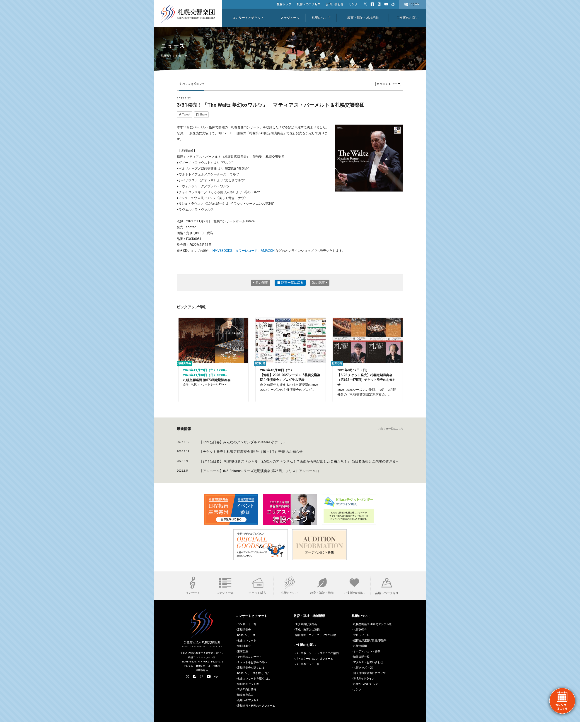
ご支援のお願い (407, 18)
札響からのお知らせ (365, 684)
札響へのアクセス (308, 4)
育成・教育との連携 (307, 629)
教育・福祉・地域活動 (363, 18)
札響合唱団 (360, 646)
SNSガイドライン (364, 678)
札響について (321, 18)
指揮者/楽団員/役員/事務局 (370, 640)
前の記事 (261, 282)
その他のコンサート (249, 656)
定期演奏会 (244, 629)
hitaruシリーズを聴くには (253, 673)
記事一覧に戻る (292, 282)
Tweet (186, 114)
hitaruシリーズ (246, 635)
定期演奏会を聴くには (250, 667)
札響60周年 (360, 629)
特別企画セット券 (248, 684)
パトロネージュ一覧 (307, 664)
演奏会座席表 (245, 694)
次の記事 (318, 282)
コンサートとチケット (248, 18)
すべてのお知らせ (191, 84)
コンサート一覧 (246, 624)
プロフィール (361, 635)
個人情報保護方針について (369, 673)
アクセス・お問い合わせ (368, 662)
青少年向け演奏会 (306, 624)
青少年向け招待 (246, 689)
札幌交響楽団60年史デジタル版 (372, 624)
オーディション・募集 (366, 651)
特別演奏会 (244, 646)
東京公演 (242, 651)
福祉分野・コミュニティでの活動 (315, 635)
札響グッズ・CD (363, 667)
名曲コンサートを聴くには (253, 678)
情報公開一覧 (361, 656)
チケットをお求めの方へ (252, 662)
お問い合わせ (334, 4)
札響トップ (284, 4)
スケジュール (290, 18)
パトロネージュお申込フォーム (314, 658)
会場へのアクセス (248, 700)
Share (203, 114)
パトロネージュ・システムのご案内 (317, 653)
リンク (353, 4)
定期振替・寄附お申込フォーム (256, 705)
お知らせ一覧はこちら (390, 428)
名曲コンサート (246, 640)
